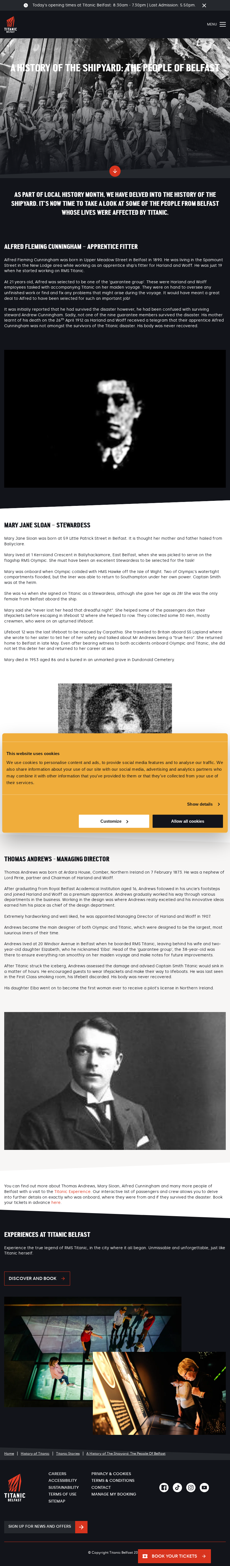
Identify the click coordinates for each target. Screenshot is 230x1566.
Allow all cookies (187, 821)
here (56, 1202)
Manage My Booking (113, 1494)
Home (9, 1454)
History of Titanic (35, 1454)
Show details (200, 804)
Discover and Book (32, 1278)
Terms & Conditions (112, 1480)
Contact (101, 1487)
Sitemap (57, 1501)
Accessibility (63, 1480)
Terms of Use (63, 1494)
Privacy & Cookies (111, 1473)
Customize (110, 821)
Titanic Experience (72, 1191)
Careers (57, 1473)
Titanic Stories (68, 1454)
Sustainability (64, 1487)
